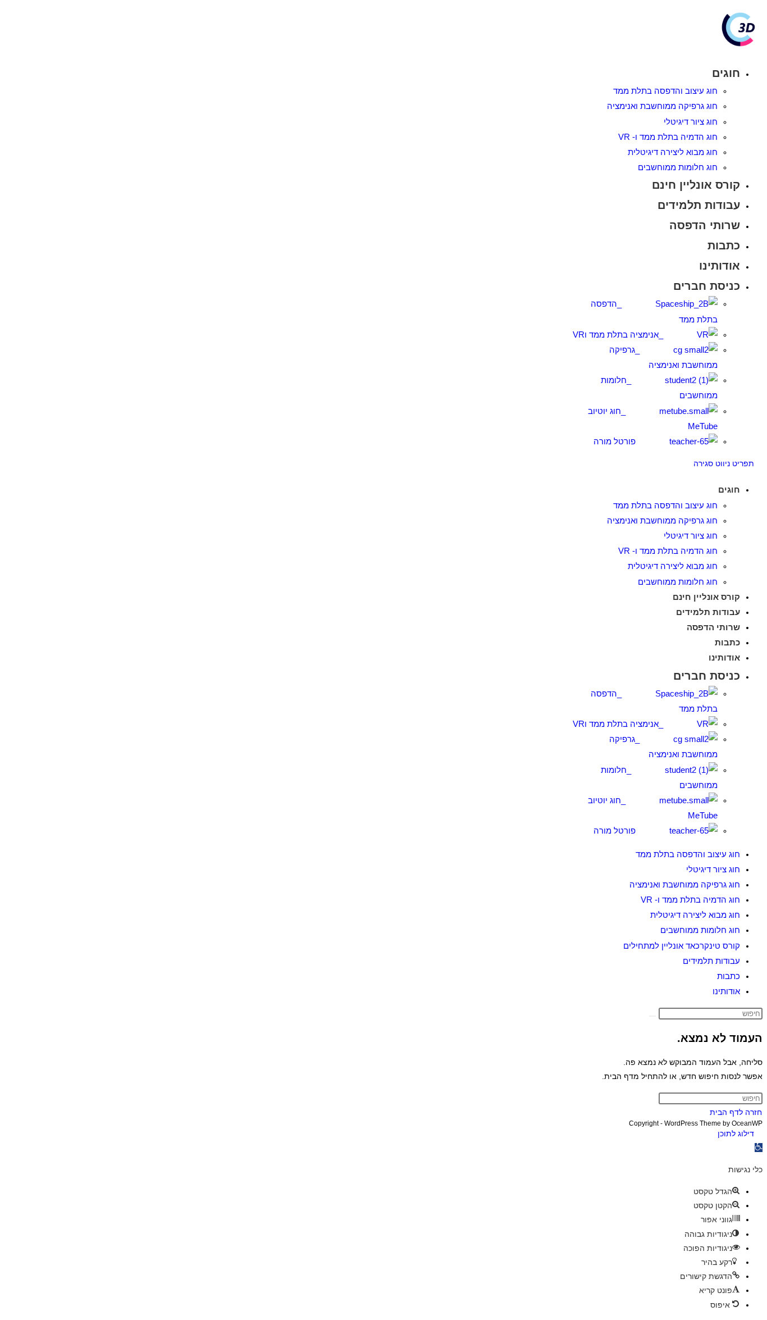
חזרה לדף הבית (736, 1112)
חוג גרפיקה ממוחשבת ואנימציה (684, 884)
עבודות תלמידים (711, 961)
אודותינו (726, 991)
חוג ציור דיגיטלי (713, 869)
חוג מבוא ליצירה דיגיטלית (695, 915)
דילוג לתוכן (736, 1133)
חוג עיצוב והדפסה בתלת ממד (688, 854)
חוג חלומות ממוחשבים (700, 930)
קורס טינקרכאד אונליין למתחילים (681, 945)
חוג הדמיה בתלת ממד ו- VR (690, 899)
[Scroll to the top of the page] (759, 1133)
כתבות (728, 976)
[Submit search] (652, 1016)
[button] (759, 1147)
